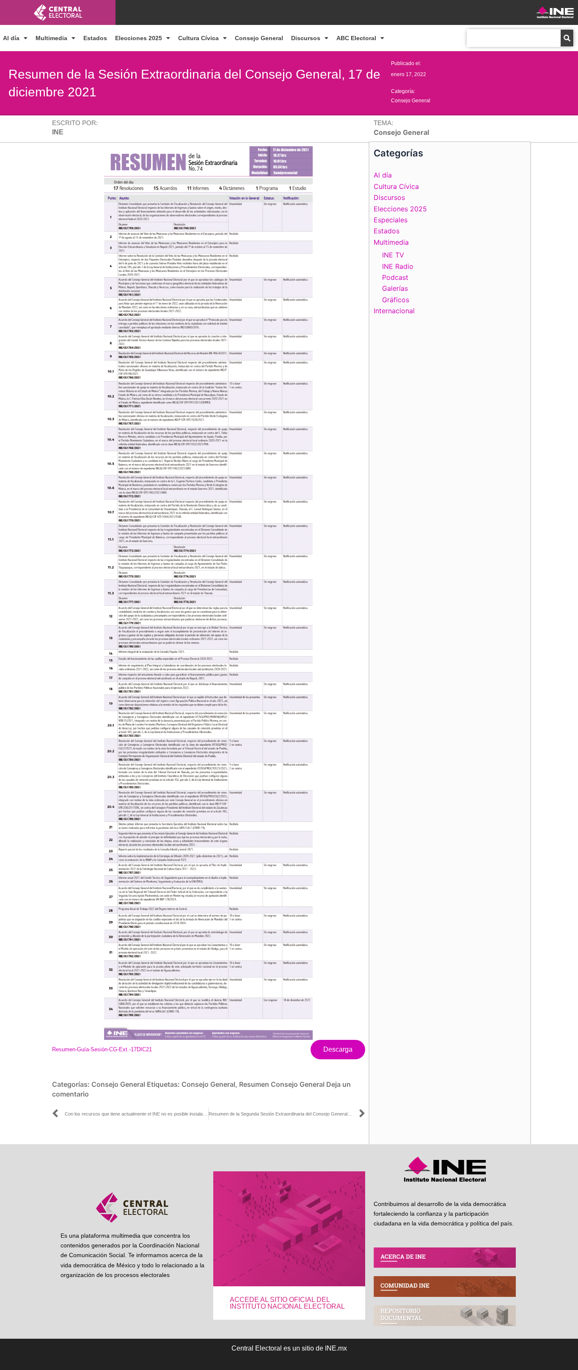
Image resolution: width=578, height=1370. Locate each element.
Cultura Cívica (198, 38)
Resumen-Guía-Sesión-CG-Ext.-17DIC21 (102, 1049)
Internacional (394, 310)
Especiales (390, 220)
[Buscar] (567, 38)
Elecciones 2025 (138, 38)
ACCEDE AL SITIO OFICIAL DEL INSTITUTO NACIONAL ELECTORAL (287, 1303)
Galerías (395, 288)
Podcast (395, 277)
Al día (11, 38)
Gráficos (395, 299)
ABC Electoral (356, 38)
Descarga (337, 1049)
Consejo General (259, 38)
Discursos (305, 38)
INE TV (393, 255)
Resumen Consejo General (282, 1084)
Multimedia (51, 38)
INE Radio (397, 266)
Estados (95, 38)
